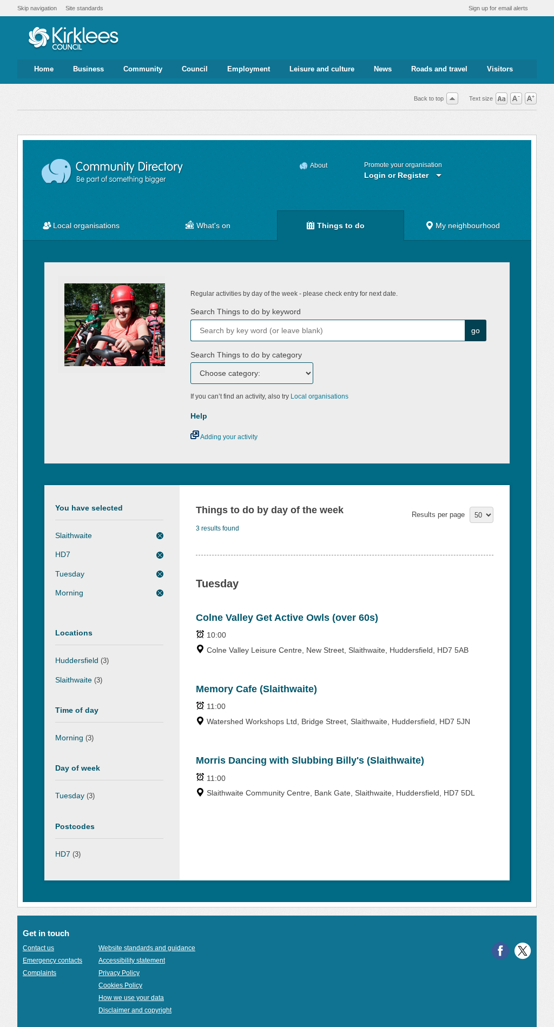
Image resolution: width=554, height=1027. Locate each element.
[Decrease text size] (516, 98)
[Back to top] (452, 98)
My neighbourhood (468, 225)
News (383, 69)
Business (88, 69)
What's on (213, 225)
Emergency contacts (52, 960)
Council (195, 69)
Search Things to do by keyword (245, 311)
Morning (69, 592)
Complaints (39, 973)
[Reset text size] (501, 98)
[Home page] (73, 39)
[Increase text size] (531, 98)
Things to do (341, 225)
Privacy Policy (119, 973)
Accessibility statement (131, 960)
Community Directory (113, 171)
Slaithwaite (73, 535)
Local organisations (86, 225)
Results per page (438, 515)
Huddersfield (76, 660)
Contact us (38, 948)
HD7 (62, 554)
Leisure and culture (321, 69)
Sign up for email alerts (498, 8)
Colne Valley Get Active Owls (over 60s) (287, 617)
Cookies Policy (120, 985)
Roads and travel (439, 69)
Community (142, 69)
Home (44, 69)
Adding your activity (228, 437)
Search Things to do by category (246, 354)
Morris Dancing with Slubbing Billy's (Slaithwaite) (310, 760)
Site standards (84, 8)
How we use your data (131, 998)
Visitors (500, 69)
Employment (248, 69)
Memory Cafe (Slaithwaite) (256, 689)
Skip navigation (37, 8)
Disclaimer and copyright (135, 1010)
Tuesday (69, 573)
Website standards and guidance (146, 948)
